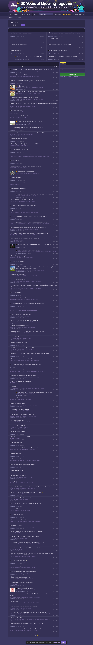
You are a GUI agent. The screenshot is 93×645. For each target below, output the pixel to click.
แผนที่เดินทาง (30, 82)
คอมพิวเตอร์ (28, 371)
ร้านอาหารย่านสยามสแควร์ (33, 87)
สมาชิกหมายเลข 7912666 (14, 456)
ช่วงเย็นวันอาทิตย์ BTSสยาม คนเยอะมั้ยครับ (21, 617)
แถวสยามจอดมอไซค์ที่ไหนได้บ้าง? (19, 44)
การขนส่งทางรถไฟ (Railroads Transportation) (31, 251)
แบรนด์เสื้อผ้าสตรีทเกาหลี (14, 76)
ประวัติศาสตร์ (27, 567)
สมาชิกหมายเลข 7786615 (14, 528)
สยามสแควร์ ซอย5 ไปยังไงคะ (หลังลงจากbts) (60, 44)
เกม (17, 438)
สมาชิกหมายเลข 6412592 (14, 517)
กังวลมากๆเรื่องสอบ (15, 309)
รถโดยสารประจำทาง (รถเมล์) (38, 99)
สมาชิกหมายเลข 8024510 (14, 473)
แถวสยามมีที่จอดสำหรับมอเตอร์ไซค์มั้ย (20, 325)
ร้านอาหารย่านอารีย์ (41, 388)
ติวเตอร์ (29, 338)
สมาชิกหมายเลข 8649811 (14, 191)
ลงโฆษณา (66, 76)
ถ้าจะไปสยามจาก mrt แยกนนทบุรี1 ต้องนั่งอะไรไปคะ (23, 348)
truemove (16, 549)
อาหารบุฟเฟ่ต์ (12, 128)
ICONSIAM (29, 195)
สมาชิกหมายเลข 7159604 (14, 289)
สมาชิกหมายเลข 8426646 (14, 300)
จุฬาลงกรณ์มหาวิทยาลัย (21, 201)
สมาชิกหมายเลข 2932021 (52, 36)
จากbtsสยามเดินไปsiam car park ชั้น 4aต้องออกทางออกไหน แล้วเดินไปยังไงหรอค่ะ (30, 132)
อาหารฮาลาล (12, 263)
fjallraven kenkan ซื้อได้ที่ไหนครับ (25, 588)
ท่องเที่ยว (28, 343)
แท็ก (12, 17)
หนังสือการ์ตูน (12, 117)
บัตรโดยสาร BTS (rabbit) (26, 393)
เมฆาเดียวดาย (19, 197)
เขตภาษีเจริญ (28, 212)
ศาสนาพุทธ (18, 488)
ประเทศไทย (34, 270)
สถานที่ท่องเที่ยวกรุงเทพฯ (32, 218)
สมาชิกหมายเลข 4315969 (52, 59)
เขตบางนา (24, 234)
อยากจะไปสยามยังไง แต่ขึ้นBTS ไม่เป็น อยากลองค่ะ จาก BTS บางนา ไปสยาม (29, 233)
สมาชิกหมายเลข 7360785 (14, 135)
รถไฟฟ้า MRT (12, 99)
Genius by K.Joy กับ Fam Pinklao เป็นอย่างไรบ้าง (22, 498)
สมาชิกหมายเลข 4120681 (52, 47)
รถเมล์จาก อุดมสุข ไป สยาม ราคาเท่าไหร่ (21, 155)
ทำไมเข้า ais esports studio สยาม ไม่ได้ (20, 437)
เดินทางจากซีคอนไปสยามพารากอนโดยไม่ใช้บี (22, 359)
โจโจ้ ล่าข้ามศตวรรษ (25, 321)
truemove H (21, 549)
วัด (10, 82)
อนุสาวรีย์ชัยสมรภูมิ (34, 207)
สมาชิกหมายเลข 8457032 (21, 271)
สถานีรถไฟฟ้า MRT (29, 349)
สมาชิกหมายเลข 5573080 (14, 219)
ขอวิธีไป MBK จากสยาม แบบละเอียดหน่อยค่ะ (21, 33)
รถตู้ (10, 597)
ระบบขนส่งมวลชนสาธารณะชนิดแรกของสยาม (29, 250)
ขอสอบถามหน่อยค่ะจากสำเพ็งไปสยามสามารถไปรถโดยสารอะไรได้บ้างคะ (28, 331)
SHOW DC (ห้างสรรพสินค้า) (20, 562)
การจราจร (18, 123)
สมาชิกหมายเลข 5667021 (14, 467)
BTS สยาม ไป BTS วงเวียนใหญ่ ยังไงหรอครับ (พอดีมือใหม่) (63, 56)
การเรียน (11, 145)
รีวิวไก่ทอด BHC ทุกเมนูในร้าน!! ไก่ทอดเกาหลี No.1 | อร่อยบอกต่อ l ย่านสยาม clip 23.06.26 (32, 69)
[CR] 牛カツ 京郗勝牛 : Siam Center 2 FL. (27, 86)
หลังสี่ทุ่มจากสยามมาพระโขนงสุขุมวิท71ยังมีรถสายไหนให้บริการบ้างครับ (28, 227)
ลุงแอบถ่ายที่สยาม (15, 160)
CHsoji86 (18, 247)
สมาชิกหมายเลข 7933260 (14, 495)
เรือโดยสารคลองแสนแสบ (14, 602)
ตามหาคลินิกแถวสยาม (16, 525)
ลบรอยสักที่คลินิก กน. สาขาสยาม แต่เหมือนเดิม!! (22, 414)
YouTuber (33, 106)
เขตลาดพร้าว (12, 630)
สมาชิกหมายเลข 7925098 (14, 506)
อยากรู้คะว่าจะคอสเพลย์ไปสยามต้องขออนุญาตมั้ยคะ (23, 571)
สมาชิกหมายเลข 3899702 (14, 208)
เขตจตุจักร (34, 556)
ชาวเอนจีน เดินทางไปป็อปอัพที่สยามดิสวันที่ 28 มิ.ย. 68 (30, 121)
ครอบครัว (16, 471)
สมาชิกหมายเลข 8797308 (14, 169)
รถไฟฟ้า (13, 211)
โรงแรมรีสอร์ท (17, 556)
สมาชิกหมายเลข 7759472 (14, 563)
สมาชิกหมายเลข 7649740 (14, 428)
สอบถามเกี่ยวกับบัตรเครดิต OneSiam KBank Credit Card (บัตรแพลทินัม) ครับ (35, 194)
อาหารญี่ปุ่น (24, 87)
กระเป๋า (21, 589)
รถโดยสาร (16, 332)
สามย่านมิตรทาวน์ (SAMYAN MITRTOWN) (22, 151)
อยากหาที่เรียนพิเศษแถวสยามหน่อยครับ (20, 336)
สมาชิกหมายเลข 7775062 (14, 545)
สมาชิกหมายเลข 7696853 (14, 574)
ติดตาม (23, 25)
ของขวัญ (11, 190)
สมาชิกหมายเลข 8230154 (14, 185)
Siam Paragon (28, 123)
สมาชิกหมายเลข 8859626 (14, 130)
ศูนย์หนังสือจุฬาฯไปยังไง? (17, 50)
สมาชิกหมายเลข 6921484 (14, 539)
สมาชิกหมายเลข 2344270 (14, 146)
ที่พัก (26, 173)
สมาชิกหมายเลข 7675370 (14, 557)
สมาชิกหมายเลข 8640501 (21, 124)
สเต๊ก (27, 87)
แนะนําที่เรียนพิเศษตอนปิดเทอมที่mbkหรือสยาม (22, 582)
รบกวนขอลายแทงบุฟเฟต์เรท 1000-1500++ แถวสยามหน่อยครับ (26, 364)
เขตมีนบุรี (28, 602)
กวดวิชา (11, 338)
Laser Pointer (33, 416)
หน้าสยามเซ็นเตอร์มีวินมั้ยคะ (18, 431)
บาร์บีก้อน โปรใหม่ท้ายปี (16, 110)
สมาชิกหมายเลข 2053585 (19, 59)
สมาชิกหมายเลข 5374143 (14, 118)
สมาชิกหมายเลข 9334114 (14, 77)
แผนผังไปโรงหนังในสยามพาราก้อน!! (58, 39)
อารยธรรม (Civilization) (20, 567)
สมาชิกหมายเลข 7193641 (14, 412)
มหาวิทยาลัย (15, 310)
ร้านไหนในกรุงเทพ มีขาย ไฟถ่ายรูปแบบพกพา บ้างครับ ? (24, 370)
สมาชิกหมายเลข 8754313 (14, 152)
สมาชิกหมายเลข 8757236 (14, 180)
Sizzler (17, 240)
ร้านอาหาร (25, 93)
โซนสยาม (13, 386)
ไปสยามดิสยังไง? (15, 509)
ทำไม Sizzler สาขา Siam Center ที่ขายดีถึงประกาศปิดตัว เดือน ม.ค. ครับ (28, 238)
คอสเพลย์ (11, 573)
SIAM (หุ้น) (28, 421)
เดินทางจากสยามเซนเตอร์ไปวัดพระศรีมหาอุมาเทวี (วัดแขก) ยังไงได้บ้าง (28, 80)
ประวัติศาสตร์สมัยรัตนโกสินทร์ (46, 251)
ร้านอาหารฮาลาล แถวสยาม (17, 261)
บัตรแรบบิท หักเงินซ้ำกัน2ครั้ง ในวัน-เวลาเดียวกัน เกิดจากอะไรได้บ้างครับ (35, 392)
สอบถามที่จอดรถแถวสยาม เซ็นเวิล (19, 138)
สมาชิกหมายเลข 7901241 (14, 511)
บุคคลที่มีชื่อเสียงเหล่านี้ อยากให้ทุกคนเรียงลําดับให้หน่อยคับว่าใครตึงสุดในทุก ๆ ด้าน (31, 486)
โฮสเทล (17, 173)
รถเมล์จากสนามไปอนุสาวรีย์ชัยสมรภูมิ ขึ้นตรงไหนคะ (23, 205)
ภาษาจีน (11, 466)
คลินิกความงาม (12, 416)
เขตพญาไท (12, 257)
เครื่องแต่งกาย (25, 76)
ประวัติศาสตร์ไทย (19, 251)
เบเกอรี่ (24, 190)
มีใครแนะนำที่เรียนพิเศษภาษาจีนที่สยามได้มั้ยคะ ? (23, 464)
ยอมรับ (63, 642)
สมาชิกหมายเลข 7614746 (14, 620)
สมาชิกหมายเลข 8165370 (14, 384)
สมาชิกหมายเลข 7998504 (14, 361)
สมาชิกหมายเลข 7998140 (14, 241)
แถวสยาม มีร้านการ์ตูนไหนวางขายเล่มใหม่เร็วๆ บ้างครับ (24, 320)
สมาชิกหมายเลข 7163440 (14, 489)
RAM (34, 305)
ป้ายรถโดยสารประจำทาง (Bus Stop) (24, 207)
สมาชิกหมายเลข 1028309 (14, 258)
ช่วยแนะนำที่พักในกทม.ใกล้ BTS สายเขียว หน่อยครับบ (24, 200)
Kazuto (11, 113)
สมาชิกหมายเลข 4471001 (14, 42)
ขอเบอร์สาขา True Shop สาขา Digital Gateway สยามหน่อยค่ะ (25, 547)
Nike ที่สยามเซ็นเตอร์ (16, 453)
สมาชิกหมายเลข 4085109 (52, 53)
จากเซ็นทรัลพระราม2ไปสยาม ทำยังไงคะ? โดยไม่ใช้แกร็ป (24, 97)
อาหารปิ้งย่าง (18, 87)
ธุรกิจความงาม (35, 527)
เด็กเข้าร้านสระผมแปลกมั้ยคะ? (18, 475)
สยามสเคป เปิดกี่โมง (16, 292)
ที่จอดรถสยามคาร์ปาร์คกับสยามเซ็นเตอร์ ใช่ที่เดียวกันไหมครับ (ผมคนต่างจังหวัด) (30, 353)
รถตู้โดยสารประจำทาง (21, 223)
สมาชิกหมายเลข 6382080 (21, 174)
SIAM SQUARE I (31, 76)
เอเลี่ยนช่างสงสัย (12, 328)
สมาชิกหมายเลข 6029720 (14, 598)
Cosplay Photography (29, 573)
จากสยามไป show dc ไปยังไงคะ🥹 (19, 560)
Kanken (17, 589)
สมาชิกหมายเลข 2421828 (14, 345)
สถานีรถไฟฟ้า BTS (24, 134)
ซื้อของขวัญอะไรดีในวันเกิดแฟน (18, 188)
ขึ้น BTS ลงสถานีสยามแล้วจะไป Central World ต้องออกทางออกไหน (65, 33)
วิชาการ (18, 145)
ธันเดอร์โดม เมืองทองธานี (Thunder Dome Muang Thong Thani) (27, 613)
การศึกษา (15, 145)
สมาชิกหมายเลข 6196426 (14, 306)
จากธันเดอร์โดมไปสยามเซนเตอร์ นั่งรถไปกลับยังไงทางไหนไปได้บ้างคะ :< (28, 612)
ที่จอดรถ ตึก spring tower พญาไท (19, 256)
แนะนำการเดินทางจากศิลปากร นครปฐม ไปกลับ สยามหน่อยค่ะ (26, 166)
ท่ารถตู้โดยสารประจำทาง (16, 597)
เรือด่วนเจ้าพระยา (20, 288)
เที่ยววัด (12, 82)
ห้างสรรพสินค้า (40, 218)
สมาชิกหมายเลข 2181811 (52, 42)
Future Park (12, 299)
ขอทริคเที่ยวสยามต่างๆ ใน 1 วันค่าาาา (20, 342)
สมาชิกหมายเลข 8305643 (14, 356)
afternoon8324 (19, 395)
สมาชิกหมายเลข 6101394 (14, 141)
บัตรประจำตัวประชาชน (19, 410)
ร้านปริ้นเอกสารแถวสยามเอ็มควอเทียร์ (20, 409)
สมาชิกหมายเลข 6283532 (14, 580)
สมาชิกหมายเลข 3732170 (14, 36)
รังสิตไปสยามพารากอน (16, 442)
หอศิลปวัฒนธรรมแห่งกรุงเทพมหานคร (26, 257)
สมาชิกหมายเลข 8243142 (14, 107)
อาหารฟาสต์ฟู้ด (12, 240)
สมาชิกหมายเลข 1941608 (14, 550)
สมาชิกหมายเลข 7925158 (14, 439)
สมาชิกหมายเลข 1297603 (14, 47)
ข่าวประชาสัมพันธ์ (72, 74)
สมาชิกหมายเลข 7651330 (14, 604)
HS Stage (11, 323)
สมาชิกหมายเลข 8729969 (14, 100)
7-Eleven (32, 421)
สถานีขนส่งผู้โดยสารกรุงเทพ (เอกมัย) (28, 619)
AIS (15, 438)
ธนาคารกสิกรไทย (24, 195)
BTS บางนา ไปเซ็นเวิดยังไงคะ (18, 274)
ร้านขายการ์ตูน (12, 321)
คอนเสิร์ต (46, 613)
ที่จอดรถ (34, 327)
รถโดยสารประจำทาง (13, 156)
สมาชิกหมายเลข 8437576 (14, 295)
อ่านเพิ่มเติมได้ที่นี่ (56, 642)
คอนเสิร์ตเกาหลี (12, 613)
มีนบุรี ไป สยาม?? (15, 601)
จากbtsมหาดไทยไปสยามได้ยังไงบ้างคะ (20, 398)
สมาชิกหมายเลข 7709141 (14, 213)
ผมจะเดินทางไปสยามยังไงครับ (18, 425)
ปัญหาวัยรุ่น (27, 477)
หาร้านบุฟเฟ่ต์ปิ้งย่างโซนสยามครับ (19, 459)
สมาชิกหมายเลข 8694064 (14, 202)
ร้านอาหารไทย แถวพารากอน (18, 279)
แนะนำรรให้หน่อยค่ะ (16, 177)
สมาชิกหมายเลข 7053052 (14, 282)
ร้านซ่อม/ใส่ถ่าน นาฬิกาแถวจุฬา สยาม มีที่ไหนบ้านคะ (29, 56)
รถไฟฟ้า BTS (17, 99)
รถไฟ (10, 427)
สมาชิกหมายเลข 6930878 (14, 339)
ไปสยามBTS (14, 481)
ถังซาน (11, 367)
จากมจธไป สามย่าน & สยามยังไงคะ (19, 149)
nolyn (11, 500)
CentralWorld (38, 602)
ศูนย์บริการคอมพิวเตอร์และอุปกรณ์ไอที (38, 371)
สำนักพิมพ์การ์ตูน (18, 117)
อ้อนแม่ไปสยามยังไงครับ (17, 470)
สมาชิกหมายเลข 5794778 (14, 534)
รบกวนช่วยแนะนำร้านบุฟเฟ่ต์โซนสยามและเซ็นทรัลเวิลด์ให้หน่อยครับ (27, 127)
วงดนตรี (20, 76)
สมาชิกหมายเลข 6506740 (21, 591)
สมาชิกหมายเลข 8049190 (14, 423)
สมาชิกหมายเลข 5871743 (14, 53)
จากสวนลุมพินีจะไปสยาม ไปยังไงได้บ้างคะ (21, 314)
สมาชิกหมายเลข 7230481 (14, 484)
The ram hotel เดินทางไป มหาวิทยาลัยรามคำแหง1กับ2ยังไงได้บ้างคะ (27, 303)
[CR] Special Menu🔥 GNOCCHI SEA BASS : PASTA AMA (31, 92)
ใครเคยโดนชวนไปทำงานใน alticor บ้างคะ (21, 381)
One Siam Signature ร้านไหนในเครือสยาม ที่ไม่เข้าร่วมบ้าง (25, 448)
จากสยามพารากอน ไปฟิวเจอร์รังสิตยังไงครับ (21, 298)
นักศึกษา (18, 405)
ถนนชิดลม (29, 106)
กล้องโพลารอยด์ (12, 608)
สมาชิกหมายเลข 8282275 (14, 157)
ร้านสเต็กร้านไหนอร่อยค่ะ (17, 514)
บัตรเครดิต (18, 195)
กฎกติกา (61, 76)
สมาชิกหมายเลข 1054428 (14, 230)
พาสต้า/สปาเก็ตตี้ (19, 93)
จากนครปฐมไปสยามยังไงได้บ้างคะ (19, 183)
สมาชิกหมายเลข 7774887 (14, 334)
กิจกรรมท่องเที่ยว (34, 343)
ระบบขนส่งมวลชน (29, 99)
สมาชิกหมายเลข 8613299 (14, 236)
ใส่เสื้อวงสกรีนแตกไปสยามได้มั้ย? (19, 75)
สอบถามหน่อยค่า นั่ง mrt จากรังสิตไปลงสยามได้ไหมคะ (24, 375)
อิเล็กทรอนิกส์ (23, 371)
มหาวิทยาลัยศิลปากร (13, 167)
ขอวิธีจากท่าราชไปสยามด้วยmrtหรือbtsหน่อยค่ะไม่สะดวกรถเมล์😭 (27, 492)
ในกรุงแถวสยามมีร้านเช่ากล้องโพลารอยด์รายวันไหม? (24, 606)
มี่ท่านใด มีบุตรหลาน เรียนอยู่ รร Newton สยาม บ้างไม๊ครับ (25, 144)
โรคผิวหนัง (11, 275)
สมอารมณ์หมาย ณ (19, 89)
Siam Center (36, 76)
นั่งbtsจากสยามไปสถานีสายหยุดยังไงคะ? (20, 577)
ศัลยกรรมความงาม (19, 416)
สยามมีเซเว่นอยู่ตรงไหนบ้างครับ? (19, 420)
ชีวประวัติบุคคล (12, 488)
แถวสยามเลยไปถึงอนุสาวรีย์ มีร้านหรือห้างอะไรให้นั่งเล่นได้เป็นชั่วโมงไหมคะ (29, 216)
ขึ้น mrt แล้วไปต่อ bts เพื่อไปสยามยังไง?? (58, 50)
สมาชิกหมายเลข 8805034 (14, 163)
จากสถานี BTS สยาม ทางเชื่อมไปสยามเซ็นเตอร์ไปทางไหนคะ (25, 536)
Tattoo (29, 416)
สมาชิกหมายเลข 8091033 (14, 417)
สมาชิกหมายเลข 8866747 (14, 72)
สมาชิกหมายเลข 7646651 (14, 615)
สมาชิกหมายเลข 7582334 (14, 389)
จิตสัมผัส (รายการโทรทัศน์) (25, 488)
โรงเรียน (21, 145)
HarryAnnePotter (13, 450)
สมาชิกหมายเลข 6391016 (14, 585)
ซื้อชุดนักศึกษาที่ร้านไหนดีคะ (18, 403)
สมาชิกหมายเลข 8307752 (14, 350)
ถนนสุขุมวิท (25, 106)
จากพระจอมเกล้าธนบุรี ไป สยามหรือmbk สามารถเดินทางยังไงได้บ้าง (27, 542)
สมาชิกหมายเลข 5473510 (21, 253)
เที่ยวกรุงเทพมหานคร (18, 82)
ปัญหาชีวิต (28, 382)
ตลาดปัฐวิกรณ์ (28, 223)
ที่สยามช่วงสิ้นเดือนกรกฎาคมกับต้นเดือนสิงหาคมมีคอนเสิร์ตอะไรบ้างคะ (28, 623)
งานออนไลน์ (23, 382)
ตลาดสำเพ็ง (12, 332)
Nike (14, 455)
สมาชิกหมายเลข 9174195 (14, 83)
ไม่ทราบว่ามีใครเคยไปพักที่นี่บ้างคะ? (26, 171)
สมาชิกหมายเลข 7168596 (14, 225)
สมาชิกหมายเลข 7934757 (14, 434)
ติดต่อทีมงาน (76, 76)
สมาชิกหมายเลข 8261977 (14, 277)
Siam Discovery (34, 123)
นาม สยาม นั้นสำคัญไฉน (17, 566)
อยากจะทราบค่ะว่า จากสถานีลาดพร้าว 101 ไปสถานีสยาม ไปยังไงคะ (27, 629)
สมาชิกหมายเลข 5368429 (14, 264)
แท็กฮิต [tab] (63, 64)
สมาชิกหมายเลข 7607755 (14, 626)
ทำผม (31, 477)
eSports (19, 438)
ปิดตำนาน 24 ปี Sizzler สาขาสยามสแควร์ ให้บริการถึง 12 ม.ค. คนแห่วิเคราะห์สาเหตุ (38, 244)
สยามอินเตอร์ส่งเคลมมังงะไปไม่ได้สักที (20, 116)
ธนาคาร (11, 455)
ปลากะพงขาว (29, 93)
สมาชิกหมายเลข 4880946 (14, 406)
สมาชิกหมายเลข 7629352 (14, 317)
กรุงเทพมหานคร (22, 173)
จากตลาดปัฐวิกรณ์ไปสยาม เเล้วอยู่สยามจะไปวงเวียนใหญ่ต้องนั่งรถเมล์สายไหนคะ (30, 222)
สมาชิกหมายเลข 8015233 (14, 478)
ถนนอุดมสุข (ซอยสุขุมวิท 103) (38, 156)
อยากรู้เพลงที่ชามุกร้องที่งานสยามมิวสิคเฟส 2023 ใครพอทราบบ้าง (26, 503)
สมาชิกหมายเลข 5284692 (14, 609)
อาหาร (26, 263)
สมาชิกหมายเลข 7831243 (14, 445)
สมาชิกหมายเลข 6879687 (14, 378)
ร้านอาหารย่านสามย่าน (16, 516)
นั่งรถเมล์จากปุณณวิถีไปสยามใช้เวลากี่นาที (21, 520)
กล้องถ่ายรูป (18, 608)
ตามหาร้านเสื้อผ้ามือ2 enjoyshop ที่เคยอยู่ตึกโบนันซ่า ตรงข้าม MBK (27, 531)
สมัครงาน (71, 76)
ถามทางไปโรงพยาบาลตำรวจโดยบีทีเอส (20, 39)
